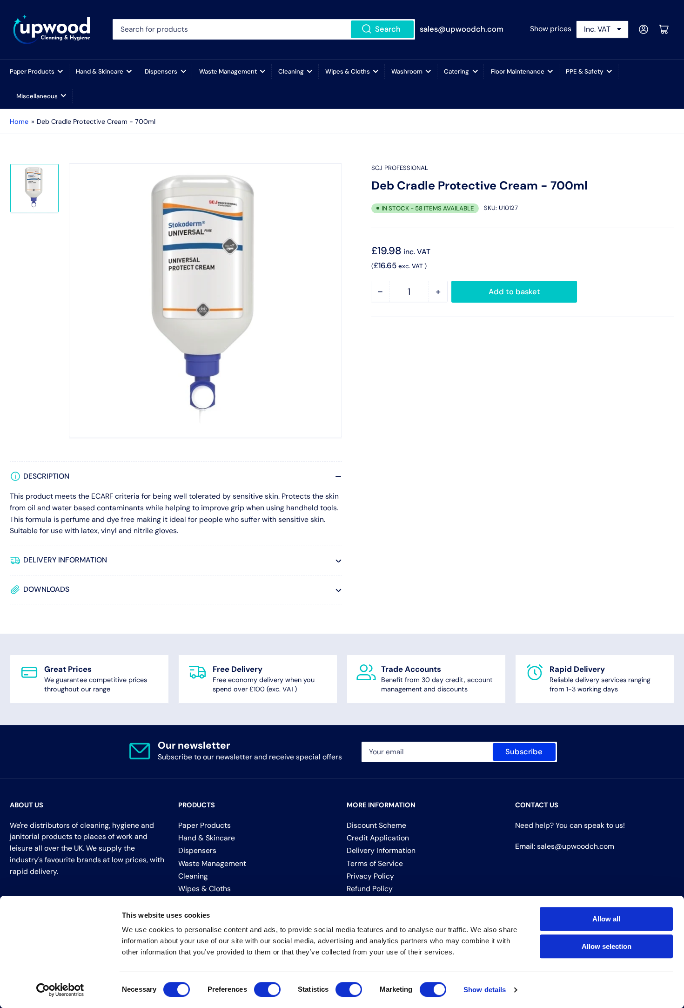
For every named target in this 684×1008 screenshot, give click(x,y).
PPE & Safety (585, 71)
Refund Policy (370, 888)
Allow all (606, 919)
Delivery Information (381, 850)
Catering (456, 71)
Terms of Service (375, 863)
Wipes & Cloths (347, 71)
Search (388, 29)
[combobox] (264, 29)
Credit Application (378, 838)
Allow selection (606, 946)
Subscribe (524, 752)
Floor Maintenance (517, 71)
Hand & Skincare (99, 71)
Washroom (406, 71)
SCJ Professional (399, 168)
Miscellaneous (37, 96)
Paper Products (32, 71)
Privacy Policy (370, 876)
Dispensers (161, 71)
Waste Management (228, 71)
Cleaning (291, 71)
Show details (484, 990)
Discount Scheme (376, 825)
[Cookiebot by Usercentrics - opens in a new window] (60, 990)
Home (19, 121)
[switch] (267, 989)
